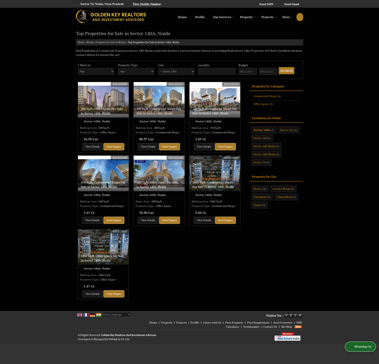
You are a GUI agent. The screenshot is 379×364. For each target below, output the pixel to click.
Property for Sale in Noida (110, 42)
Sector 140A (262, 130)
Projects (267, 17)
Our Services (222, 17)
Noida (90, 42)
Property (246, 17)
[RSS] (298, 326)
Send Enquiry (114, 146)
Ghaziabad (260, 197)
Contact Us (270, 326)
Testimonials (251, 326)
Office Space (261, 104)
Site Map (286, 326)
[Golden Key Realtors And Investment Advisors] (111, 17)
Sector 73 (259, 162)
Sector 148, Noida (264, 154)
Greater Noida (281, 189)
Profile (200, 17)
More (286, 17)
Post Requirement (258, 322)
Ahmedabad (284, 197)
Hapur (258, 205)
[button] (147, 4)
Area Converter (283, 322)
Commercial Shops (265, 96)
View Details (92, 146)
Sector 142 (260, 138)
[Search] (299, 17)
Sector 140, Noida (264, 146)
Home (182, 17)
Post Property (234, 322)
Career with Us (212, 322)
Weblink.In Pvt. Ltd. (119, 339)
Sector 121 (286, 130)
